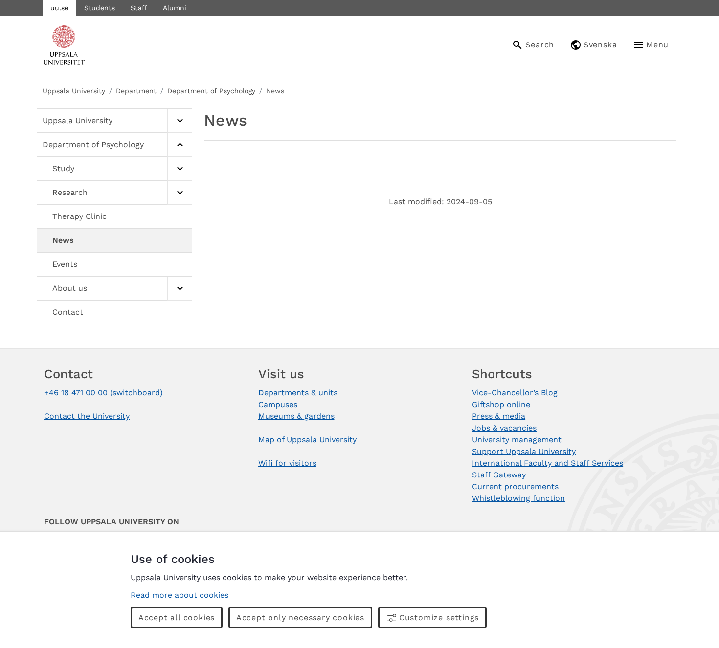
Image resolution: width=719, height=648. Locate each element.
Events (64, 264)
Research (70, 192)
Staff (139, 8)
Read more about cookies (179, 595)
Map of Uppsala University (307, 439)
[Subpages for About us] (179, 289)
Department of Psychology (211, 91)
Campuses (277, 404)
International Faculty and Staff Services (547, 463)
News (63, 240)
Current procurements (515, 486)
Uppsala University (74, 91)
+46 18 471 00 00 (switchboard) (103, 392)
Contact (67, 312)
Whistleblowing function (518, 498)
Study (63, 168)
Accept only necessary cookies (300, 617)
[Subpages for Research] (179, 193)
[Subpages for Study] (179, 169)
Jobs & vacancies (504, 427)
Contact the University (87, 416)
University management (517, 439)
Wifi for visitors (287, 463)
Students (99, 8)
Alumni (174, 8)
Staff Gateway (499, 474)
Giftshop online (501, 404)
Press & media (498, 416)
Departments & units (297, 392)
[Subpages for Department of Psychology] (179, 145)
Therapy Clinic (79, 216)
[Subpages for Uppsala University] (179, 121)
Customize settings (439, 617)
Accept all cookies (176, 617)
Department (136, 91)
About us (69, 288)
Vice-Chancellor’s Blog (515, 392)
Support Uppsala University (524, 451)
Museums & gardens (296, 416)
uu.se (59, 8)
